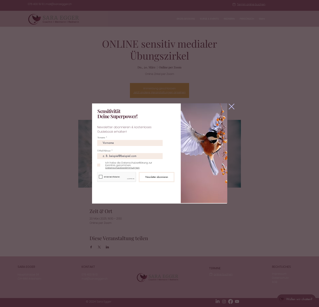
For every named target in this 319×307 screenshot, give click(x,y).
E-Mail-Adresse (104, 151)
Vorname (101, 137)
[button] (231, 106)
